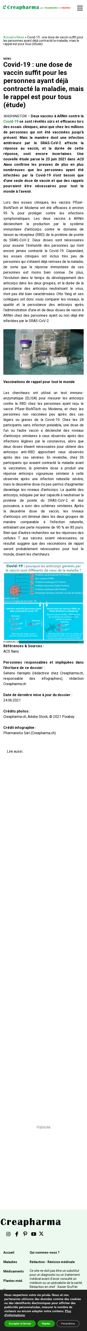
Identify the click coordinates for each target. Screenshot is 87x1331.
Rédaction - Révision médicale (52, 1262)
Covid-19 (10, 121)
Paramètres (68, 1323)
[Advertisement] (42, 936)
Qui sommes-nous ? (45, 1252)
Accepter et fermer (20, 1323)
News (20, 37)
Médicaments (13, 1271)
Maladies (10, 1262)
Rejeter (46, 1323)
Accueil (8, 37)
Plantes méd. (13, 1281)
